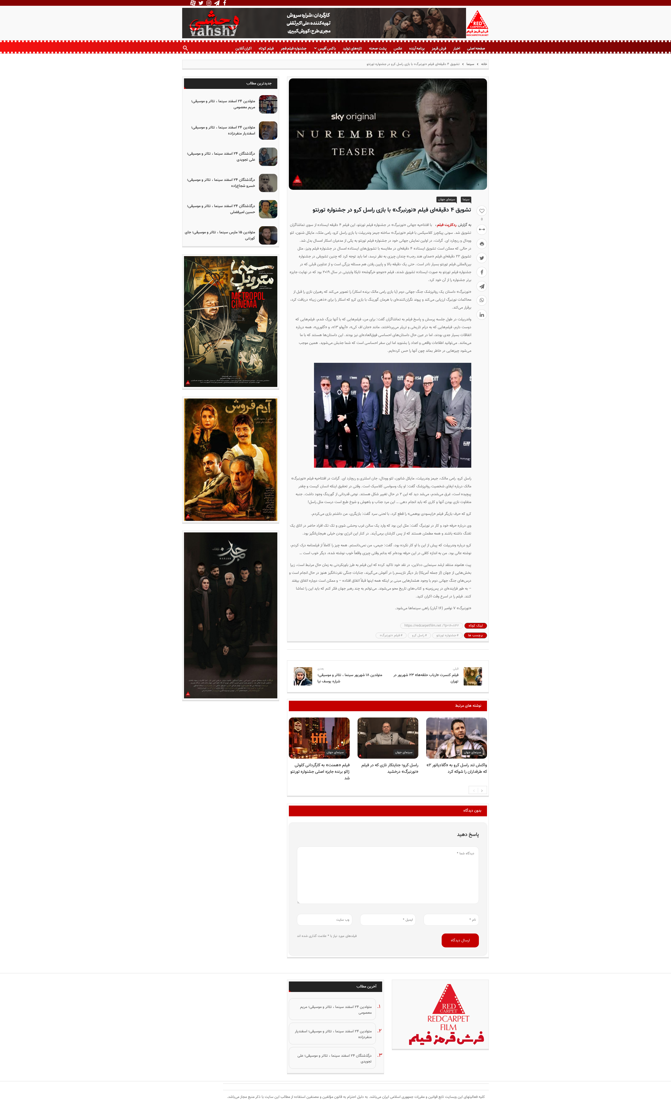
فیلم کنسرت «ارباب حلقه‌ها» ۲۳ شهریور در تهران (425, 678)
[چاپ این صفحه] (482, 244)
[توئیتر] (482, 258)
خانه (483, 64)
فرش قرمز (439, 48)
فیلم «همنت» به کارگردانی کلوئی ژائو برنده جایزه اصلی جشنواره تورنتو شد (320, 772)
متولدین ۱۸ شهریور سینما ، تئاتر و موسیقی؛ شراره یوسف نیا (349, 678)
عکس (398, 48)
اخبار (456, 48)
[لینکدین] (482, 315)
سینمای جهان (446, 199)
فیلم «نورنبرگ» (390, 635)
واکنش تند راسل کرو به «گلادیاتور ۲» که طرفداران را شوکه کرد (456, 768)
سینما (470, 64)
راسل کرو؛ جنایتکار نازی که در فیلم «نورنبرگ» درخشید (389, 768)
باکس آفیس (327, 48)
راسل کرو (418, 635)
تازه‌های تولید (352, 48)
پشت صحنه (377, 48)
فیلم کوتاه (266, 48)
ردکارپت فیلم (447, 225)
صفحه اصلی (476, 48)
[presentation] (474, 790)
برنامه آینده (417, 48)
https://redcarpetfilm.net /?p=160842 (431, 625)
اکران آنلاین (243, 48)
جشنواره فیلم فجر (293, 48)
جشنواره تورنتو (446, 635)
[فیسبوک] (482, 272)
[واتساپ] (482, 300)
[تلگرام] (482, 286)
